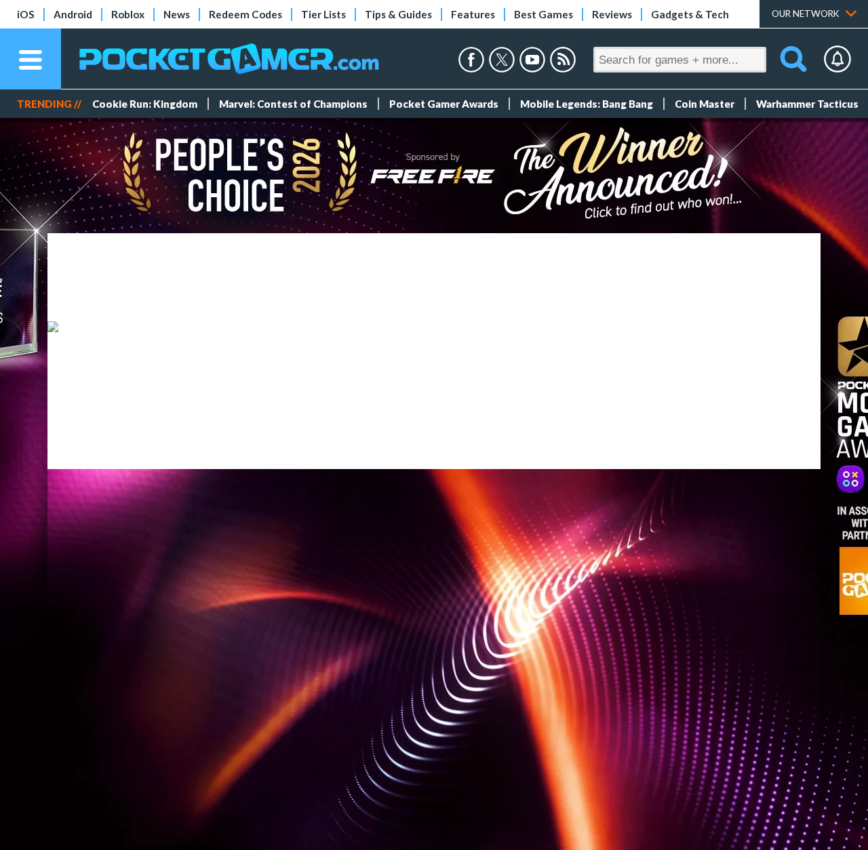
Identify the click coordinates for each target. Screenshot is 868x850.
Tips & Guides (398, 14)
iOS (26, 14)
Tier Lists (323, 14)
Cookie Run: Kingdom (144, 104)
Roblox (127, 14)
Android (73, 14)
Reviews (612, 14)
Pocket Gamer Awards (443, 104)
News (176, 14)
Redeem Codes (245, 14)
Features (473, 14)
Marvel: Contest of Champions (293, 104)
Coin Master (704, 104)
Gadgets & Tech (690, 14)
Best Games (543, 14)
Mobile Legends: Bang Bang (586, 104)
